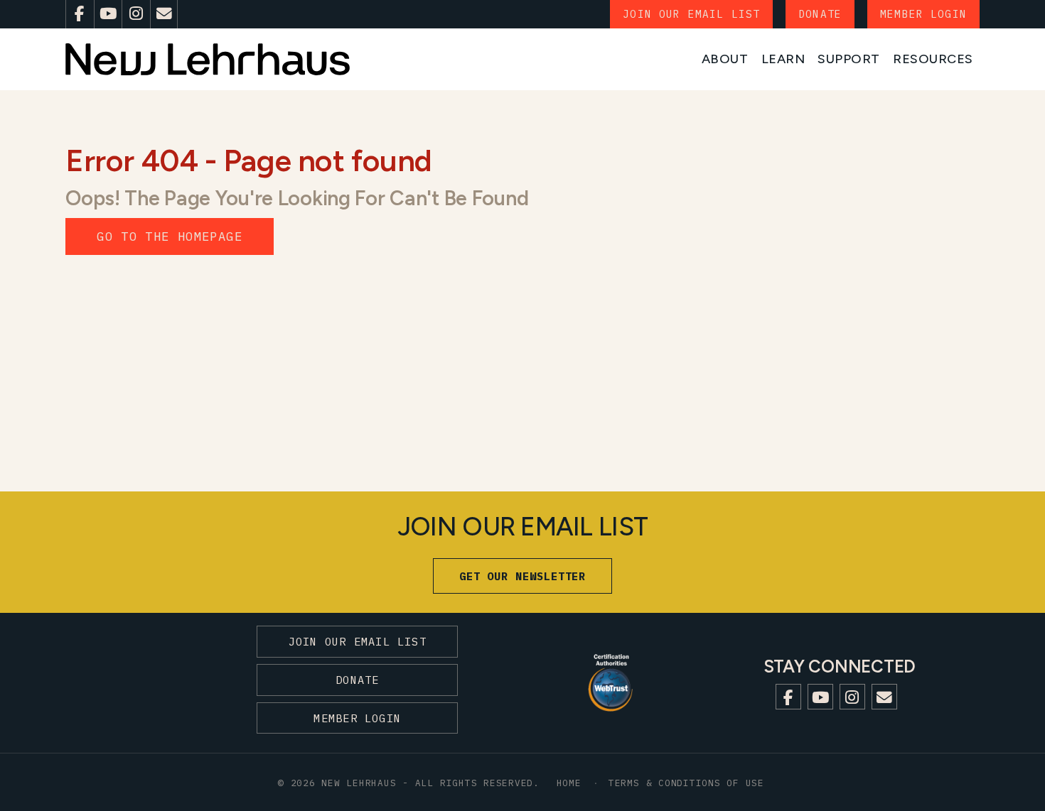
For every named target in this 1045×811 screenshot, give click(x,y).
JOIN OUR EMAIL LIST (691, 14)
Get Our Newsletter (522, 576)
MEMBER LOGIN (923, 14)
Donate (820, 14)
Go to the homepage (169, 236)
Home (569, 782)
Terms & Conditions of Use (686, 782)
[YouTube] (108, 14)
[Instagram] (136, 14)
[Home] (207, 59)
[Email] (164, 14)
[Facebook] (79, 14)
